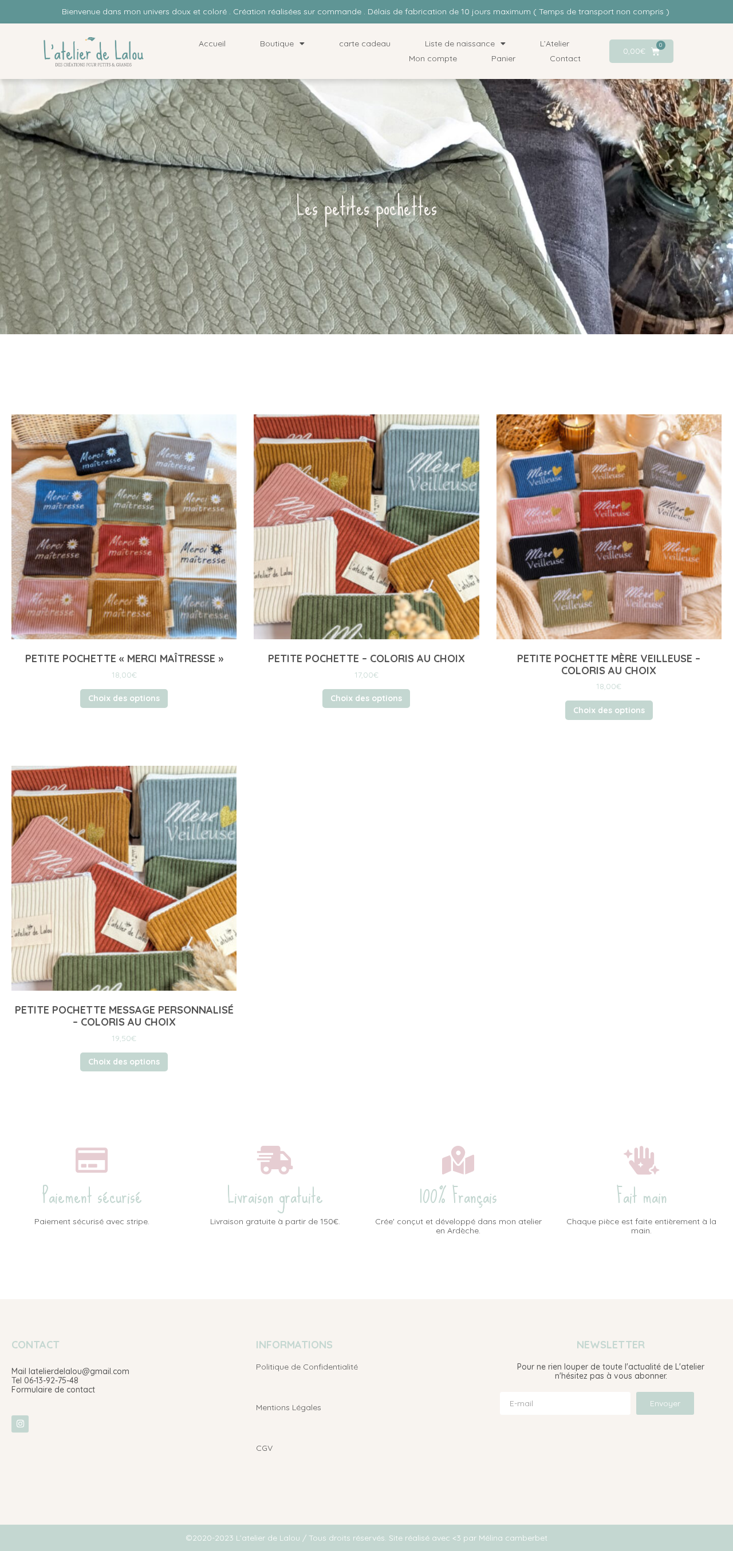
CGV (264, 1448)
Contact (565, 58)
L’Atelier (554, 43)
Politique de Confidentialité (307, 1367)
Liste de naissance (460, 43)
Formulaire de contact (53, 1389)
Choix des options (124, 698)
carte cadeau (365, 43)
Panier (503, 58)
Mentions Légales (288, 1407)
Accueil (212, 43)
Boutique (277, 43)
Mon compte (433, 58)
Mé (484, 1538)
